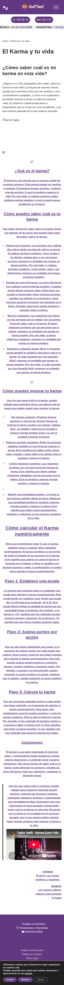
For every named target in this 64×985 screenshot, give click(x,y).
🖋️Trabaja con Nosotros (32, 924)
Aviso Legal (32, 958)
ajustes (28, 973)
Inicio (5, 41)
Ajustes (40, 979)
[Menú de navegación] (56, 7)
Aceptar (9, 979)
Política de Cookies (32, 954)
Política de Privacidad (32, 950)
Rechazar (25, 979)
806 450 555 (44, 19)
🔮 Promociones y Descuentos (32, 927)
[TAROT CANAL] (32, 6)
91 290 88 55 (20, 19)
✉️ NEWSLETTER (32, 931)
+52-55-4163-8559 (18, 27)
